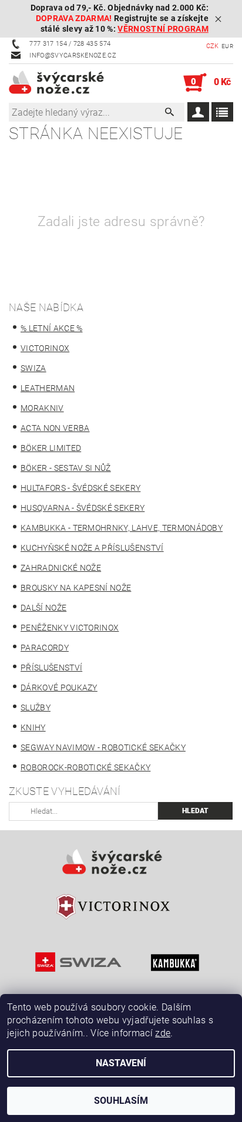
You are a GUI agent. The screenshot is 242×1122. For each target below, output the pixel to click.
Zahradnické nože (61, 567)
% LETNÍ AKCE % (51, 328)
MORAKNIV (42, 408)
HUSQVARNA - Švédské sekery (82, 508)
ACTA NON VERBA (55, 428)
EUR (227, 46)
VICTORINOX (45, 348)
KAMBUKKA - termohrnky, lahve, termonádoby (122, 528)
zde (162, 1033)
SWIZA (33, 368)
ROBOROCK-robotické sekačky (85, 767)
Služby (36, 707)
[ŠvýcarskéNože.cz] (65, 83)
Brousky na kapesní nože (76, 587)
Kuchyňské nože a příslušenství (92, 547)
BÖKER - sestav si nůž (66, 468)
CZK (212, 46)
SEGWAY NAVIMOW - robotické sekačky (103, 747)
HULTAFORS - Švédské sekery (80, 488)
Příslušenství (51, 667)
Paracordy (45, 647)
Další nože (43, 607)
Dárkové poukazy (59, 687)
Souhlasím (121, 1100)
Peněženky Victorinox (70, 627)
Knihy (33, 727)
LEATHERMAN (48, 388)
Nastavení (121, 1063)
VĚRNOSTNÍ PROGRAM (162, 29)
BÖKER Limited (51, 448)
